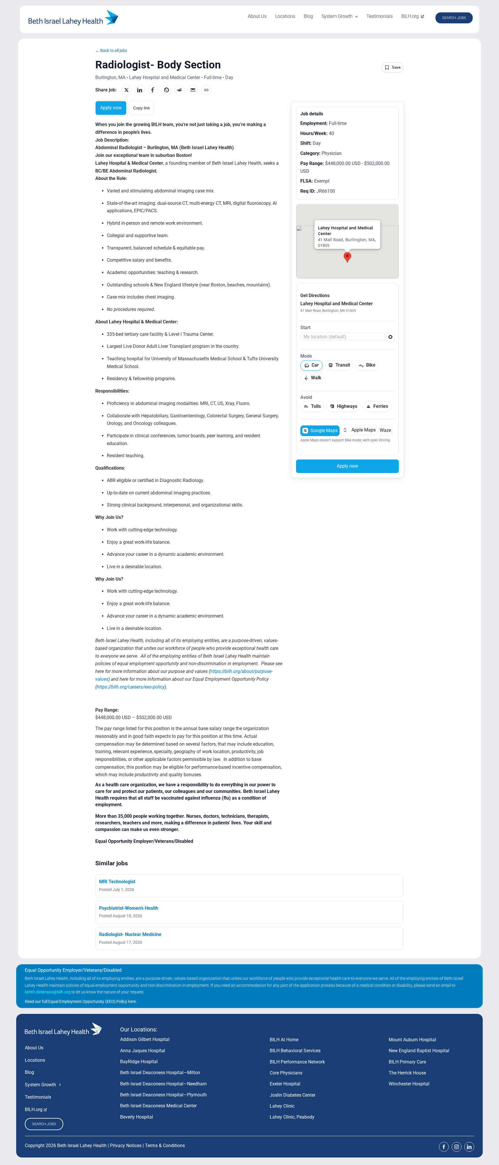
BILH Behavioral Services (295, 1050)
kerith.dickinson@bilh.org (47, 992)
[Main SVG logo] (73, 12)
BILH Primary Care (407, 1062)
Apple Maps (360, 430)
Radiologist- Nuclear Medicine (130, 934)
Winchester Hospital (409, 1084)
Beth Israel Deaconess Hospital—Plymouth (163, 1095)
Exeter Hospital (285, 1084)
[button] (347, 257)
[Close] (378, 222)
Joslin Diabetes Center (292, 1095)
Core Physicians (286, 1073)
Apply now (111, 107)
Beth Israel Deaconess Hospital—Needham (163, 1084)
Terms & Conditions (165, 1145)
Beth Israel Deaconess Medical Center (158, 1105)
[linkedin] (469, 1147)
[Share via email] (193, 90)
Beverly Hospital (136, 1117)
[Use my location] (390, 337)
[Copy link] (206, 90)
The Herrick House (407, 1073)
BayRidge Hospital (139, 1061)
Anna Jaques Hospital (142, 1050)
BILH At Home (284, 1039)
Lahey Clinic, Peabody (292, 1117)
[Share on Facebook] (153, 90)
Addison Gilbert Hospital (145, 1039)
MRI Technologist (117, 881)
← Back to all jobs (111, 50)
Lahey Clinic (282, 1106)
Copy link (141, 108)
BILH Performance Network (297, 1062)
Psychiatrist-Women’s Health (128, 908)
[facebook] (444, 1147)
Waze (385, 430)
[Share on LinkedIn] (140, 90)
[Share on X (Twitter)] (126, 90)
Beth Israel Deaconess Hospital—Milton (160, 1072)
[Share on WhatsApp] (166, 90)
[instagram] (456, 1147)
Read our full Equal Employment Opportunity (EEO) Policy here (80, 1001)
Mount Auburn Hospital (412, 1039)
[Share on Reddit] (179, 90)
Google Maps (321, 430)
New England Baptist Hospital (419, 1050)
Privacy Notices (125, 1145)
